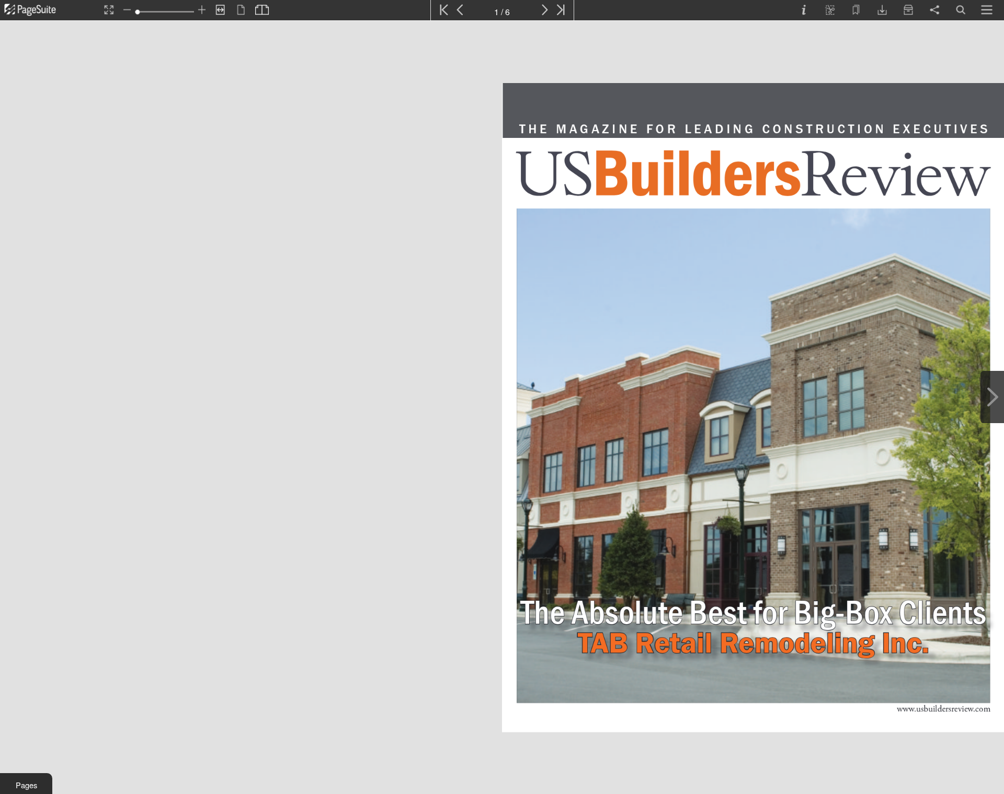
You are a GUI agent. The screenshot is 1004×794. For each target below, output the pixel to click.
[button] (26, 783)
